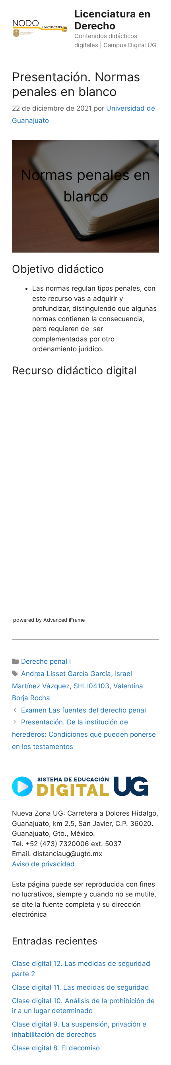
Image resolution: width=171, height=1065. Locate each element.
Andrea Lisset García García (66, 674)
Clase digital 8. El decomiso (56, 1048)
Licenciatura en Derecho (112, 20)
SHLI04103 (91, 686)
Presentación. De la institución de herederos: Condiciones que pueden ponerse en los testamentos (84, 734)
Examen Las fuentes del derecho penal (83, 710)
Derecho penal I (46, 661)
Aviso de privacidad (43, 864)
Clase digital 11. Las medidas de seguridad (80, 987)
